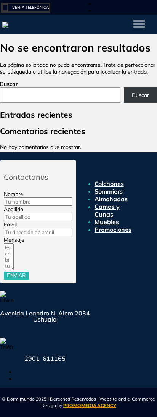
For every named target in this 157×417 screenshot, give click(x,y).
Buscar (9, 84)
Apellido (13, 209)
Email (10, 224)
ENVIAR (16, 275)
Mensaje (14, 239)
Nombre (13, 194)
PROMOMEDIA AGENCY (89, 405)
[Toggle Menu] (139, 23)
